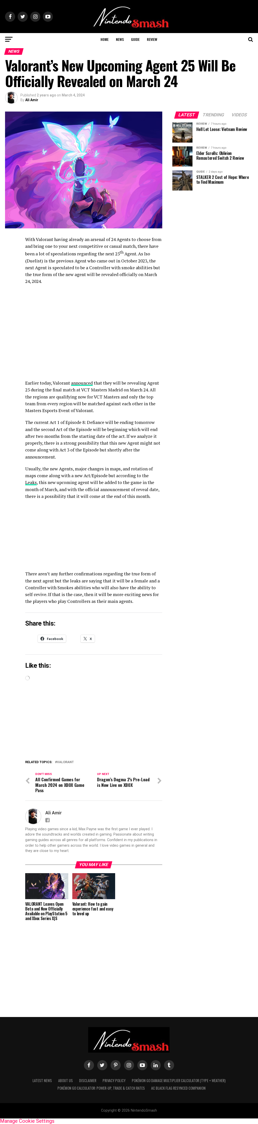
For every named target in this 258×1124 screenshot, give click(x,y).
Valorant (65, 762)
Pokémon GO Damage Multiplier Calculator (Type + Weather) (178, 1080)
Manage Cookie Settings (27, 1121)
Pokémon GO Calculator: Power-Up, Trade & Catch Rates (101, 1088)
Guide (135, 39)
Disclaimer (87, 1080)
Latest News (42, 1080)
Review (152, 39)
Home (105, 39)
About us (65, 1080)
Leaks (31, 482)
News (120, 39)
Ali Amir (31, 100)
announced (82, 383)
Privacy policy (114, 1080)
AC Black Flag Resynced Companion (178, 1088)
